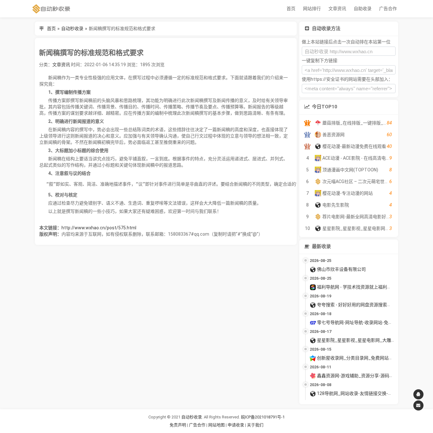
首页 (291, 8)
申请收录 (236, 425)
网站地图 (217, 425)
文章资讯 (337, 8)
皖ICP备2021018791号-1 (263, 417)
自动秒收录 (72, 28)
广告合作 (388, 8)
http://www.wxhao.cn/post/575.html (98, 227)
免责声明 (178, 425)
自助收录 (363, 8)
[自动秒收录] (51, 8)
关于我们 (255, 425)
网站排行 (312, 8)
